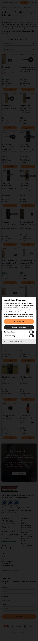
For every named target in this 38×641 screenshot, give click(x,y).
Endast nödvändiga (19, 327)
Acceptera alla (19, 321)
